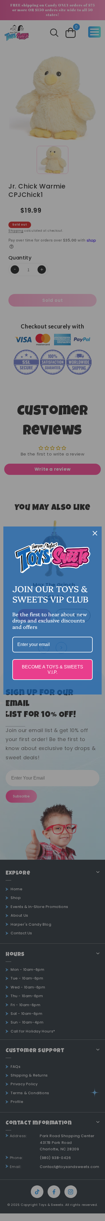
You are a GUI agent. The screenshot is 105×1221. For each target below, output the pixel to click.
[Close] (95, 533)
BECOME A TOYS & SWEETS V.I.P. (52, 669)
